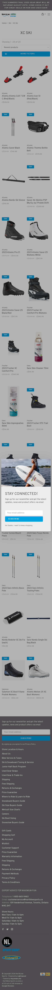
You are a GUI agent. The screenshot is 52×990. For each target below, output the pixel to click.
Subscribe (13, 519)
